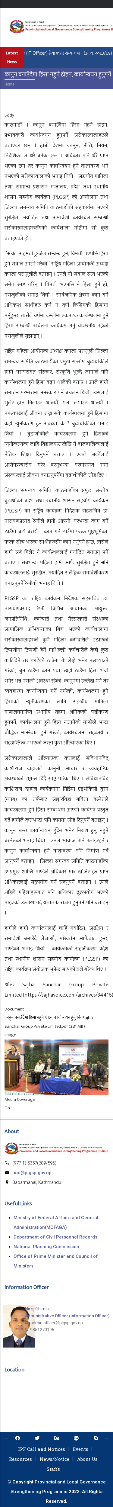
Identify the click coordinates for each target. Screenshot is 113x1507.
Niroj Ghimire (38, 1309)
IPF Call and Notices (41, 1449)
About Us (87, 1459)
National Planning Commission (46, 1246)
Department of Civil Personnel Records (55, 1237)
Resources (20, 1459)
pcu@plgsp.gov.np (32, 1172)
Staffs (53, 1469)
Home (9, 84)
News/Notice (54, 1459)
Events (80, 1449)
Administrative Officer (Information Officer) (67, 1315)
